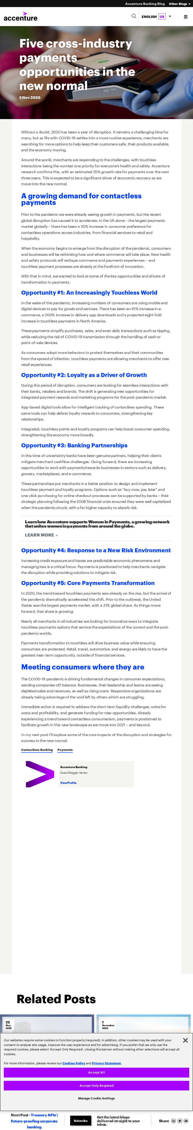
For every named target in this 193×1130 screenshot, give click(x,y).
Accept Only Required (97, 1084)
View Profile (68, 783)
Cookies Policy (73, 1061)
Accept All (96, 1071)
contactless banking (37, 749)
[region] (96, 1071)
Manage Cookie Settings (96, 1097)
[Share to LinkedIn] (174, 1120)
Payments (65, 749)
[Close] (185, 1039)
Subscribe (81, 1120)
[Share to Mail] (186, 1120)
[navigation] (186, 16)
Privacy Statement (106, 1061)
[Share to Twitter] (180, 1120)
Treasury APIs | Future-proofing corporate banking (34, 1120)
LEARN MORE (39, 534)
